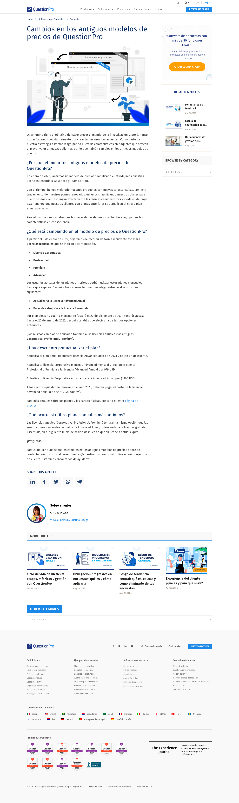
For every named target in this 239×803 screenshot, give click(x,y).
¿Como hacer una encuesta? (86, 678)
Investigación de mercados (38, 693)
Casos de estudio (180, 666)
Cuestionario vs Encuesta (184, 670)
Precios (158, 9)
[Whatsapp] (68, 482)
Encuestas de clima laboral (85, 685)
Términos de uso (144, 787)
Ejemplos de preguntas (84, 674)
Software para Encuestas (51, 19)
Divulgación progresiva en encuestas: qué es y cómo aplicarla (92, 578)
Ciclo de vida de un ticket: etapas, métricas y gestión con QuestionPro (46, 578)
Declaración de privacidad (119, 787)
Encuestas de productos (84, 689)
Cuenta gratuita (200, 646)
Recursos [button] (122, 9)
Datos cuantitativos (35, 682)
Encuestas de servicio (83, 693)
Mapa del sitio (95, 787)
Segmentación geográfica (37, 686)
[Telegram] (79, 482)
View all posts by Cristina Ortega (69, 519)
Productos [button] (86, 9)
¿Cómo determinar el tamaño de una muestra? (192, 682)
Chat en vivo (174, 646)
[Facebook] (44, 482)
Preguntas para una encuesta (86, 682)
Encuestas (75, 19)
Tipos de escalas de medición (185, 678)
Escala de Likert (179, 685)
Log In (208, 2)
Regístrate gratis (199, 9)
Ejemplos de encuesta (132, 682)
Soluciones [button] (104, 9)
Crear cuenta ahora (187, 66)
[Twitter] (56, 482)
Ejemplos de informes (83, 670)
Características (142, 9)
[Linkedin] (33, 482)
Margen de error (179, 674)
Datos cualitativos (34, 678)
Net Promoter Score (181, 689)
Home (30, 19)
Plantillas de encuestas (84, 666)
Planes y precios (130, 670)
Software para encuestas (37, 666)
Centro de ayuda (153, 646)
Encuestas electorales (36, 690)
